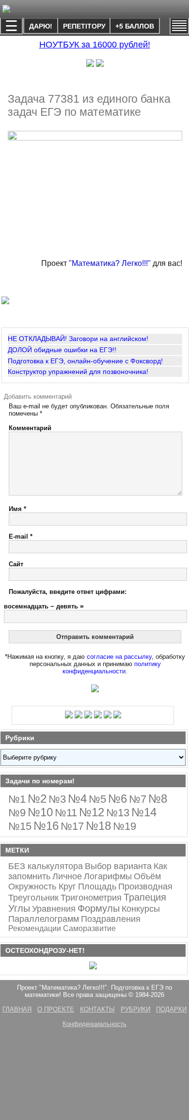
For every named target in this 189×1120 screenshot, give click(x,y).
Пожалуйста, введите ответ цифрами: (67, 591)
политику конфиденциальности (112, 667)
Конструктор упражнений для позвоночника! (78, 371)
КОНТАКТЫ (97, 1009)
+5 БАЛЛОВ (134, 26)
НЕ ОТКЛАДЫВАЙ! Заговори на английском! (78, 338)
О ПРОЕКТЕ (55, 1009)
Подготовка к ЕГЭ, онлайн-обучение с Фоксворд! (85, 361)
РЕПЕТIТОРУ (84, 26)
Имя (17, 509)
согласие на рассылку (119, 656)
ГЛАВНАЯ (17, 1009)
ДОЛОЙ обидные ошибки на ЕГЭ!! (62, 350)
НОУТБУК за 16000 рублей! (94, 44)
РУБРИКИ (135, 1009)
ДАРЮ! (40, 26)
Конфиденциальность (94, 1023)
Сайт (16, 564)
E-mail (20, 536)
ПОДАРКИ (171, 1009)
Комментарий (30, 428)
